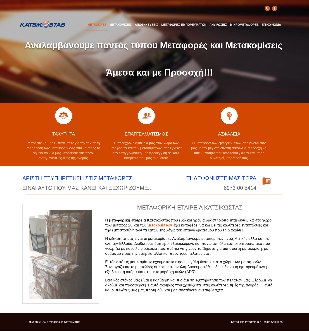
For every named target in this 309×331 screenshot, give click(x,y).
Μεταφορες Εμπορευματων (183, 24)
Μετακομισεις (120, 24)
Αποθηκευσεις (146, 24)
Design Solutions (272, 322)
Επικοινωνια (271, 24)
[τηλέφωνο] (267, 8)
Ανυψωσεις (218, 24)
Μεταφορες (97, 24)
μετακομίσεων (160, 225)
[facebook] (274, 8)
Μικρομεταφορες (244, 24)
